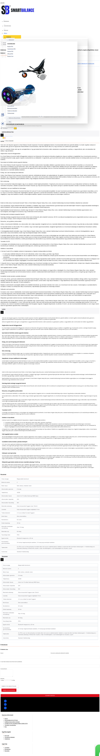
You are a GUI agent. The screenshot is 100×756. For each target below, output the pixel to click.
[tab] (50, 134)
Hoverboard (11, 43)
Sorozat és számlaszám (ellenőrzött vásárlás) (60, 653)
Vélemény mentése (50, 695)
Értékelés (2, 678)
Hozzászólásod (4, 668)
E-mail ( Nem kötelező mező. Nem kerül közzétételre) (11, 661)
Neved (2, 653)
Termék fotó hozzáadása (9, 690)
